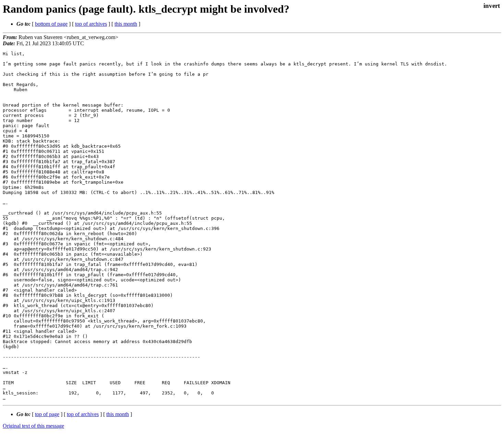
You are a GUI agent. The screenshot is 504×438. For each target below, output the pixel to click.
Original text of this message (33, 426)
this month (126, 24)
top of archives (91, 24)
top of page (47, 414)
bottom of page (51, 24)
